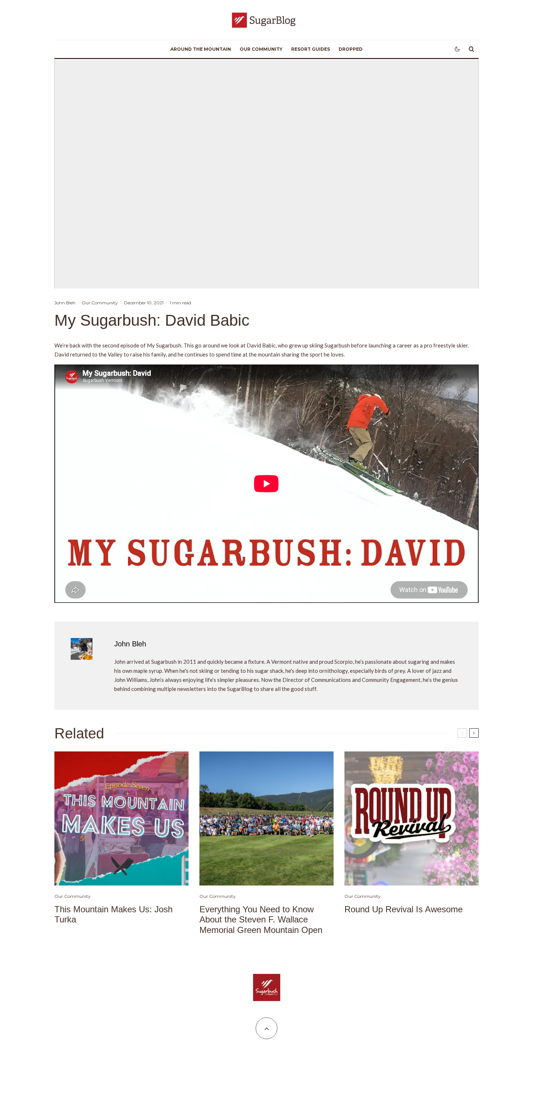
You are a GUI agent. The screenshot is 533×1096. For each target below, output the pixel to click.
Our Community (261, 49)
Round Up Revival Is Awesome (403, 909)
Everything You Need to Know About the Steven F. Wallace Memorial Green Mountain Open (260, 919)
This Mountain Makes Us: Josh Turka (113, 914)
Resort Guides (310, 49)
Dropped (351, 49)
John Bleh (64, 302)
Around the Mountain (200, 49)
